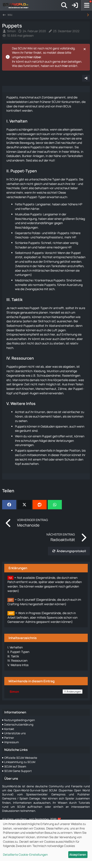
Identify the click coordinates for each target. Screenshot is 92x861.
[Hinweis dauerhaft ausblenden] (85, 48)
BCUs (67, 106)
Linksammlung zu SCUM (19, 762)
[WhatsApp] (55, 504)
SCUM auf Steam (15, 766)
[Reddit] (40, 504)
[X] (24, 504)
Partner (9, 738)
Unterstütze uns (15, 733)
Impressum (11, 742)
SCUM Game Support (18, 771)
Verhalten (15, 647)
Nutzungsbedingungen (19, 720)
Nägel (43, 441)
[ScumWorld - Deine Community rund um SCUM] (17, 5)
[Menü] (86, 5)
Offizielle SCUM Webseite (20, 758)
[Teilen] (86, 78)
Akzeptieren (77, 854)
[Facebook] (9, 504)
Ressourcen (17, 660)
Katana (17, 321)
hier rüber (34, 57)
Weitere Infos (17, 665)
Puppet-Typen (18, 652)
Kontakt (9, 729)
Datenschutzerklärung (18, 724)
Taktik (13, 656)
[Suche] (64, 5)
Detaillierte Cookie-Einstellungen (25, 854)
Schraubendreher (49, 375)
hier (65, 66)
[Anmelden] (75, 5)
